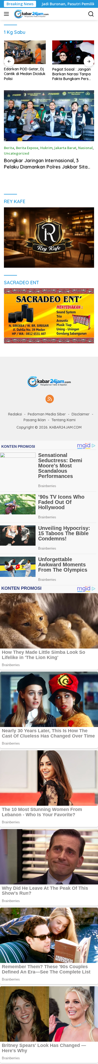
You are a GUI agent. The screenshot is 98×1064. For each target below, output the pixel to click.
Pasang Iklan (35, 420)
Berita (9, 147)
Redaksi (15, 414)
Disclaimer (81, 414)
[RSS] (49, 399)
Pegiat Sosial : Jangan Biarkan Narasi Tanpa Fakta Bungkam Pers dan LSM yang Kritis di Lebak (71, 74)
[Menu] (7, 13)
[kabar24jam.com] (30, 13)
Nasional (85, 147)
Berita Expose (27, 147)
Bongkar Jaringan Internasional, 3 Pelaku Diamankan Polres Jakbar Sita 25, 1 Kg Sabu (46, 166)
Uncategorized (16, 153)
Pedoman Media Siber (47, 414)
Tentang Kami (63, 420)
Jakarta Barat (65, 147)
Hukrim (46, 147)
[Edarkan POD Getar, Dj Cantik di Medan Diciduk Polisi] (25, 52)
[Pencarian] (91, 14)
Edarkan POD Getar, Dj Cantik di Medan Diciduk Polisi (24, 74)
